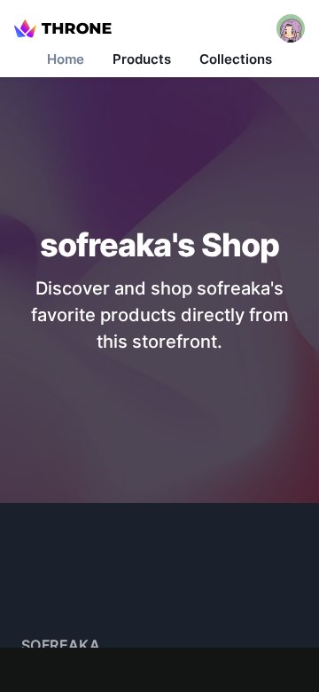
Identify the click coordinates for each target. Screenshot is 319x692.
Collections (235, 59)
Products (142, 59)
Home (65, 59)
